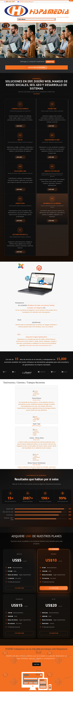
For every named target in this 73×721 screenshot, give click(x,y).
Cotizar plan (19, 588)
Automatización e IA (20, 234)
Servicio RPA (20, 203)
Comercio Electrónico (20, 109)
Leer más (19, 126)
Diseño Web (52, 109)
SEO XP (20, 140)
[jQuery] (11, 372)
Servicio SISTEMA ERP (52, 171)
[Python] (37, 372)
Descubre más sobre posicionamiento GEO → (39, 345)
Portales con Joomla (42, 305)
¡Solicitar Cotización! (36, 67)
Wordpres (30, 305)
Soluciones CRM (20, 171)
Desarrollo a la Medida (52, 203)
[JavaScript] (60, 372)
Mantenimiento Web (52, 140)
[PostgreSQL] (25, 372)
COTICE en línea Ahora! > (26, 2)
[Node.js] (48, 372)
